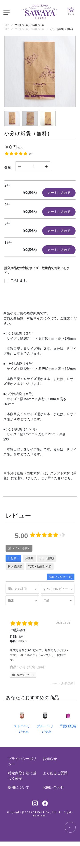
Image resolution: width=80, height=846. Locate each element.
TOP (6, 25)
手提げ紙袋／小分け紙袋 (29, 25)
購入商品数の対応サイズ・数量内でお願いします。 (37, 270)
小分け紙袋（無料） (62, 29)
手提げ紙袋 (68, 726)
